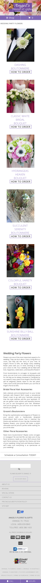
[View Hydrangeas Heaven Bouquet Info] (20, 151)
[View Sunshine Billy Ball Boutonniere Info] (20, 312)
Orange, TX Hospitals (31, 569)
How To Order (20, 71)
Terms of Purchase (21, 575)
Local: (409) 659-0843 (20, 524)
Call (10, 581)
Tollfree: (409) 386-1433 (20, 527)
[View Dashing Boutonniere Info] (20, 45)
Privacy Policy (6, 575)
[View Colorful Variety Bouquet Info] (20, 261)
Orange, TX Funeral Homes (12, 569)
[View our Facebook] (18, 513)
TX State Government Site (29, 572)
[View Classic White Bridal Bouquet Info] (20, 96)
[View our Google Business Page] (22, 513)
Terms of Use (35, 575)
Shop (11, 17)
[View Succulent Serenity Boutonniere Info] (20, 206)
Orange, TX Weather (9, 572)
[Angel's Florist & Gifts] (20, 11)
